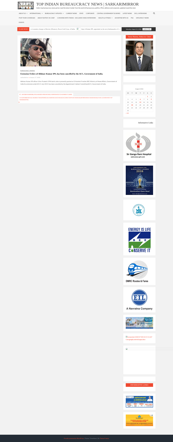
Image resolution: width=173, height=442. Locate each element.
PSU (132, 18)
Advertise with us (121, 18)
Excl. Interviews (140, 13)
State (81, 13)
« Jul (127, 113)
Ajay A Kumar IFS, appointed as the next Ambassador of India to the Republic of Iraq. (101, 29)
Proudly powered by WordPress (74, 438)
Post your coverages (27, 18)
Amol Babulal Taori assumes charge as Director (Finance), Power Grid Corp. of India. (39, 29)
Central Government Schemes (108, 13)
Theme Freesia (104, 438)
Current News (71, 13)
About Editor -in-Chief (46, 18)
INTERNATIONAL (35, 13)
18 (132, 105)
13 (140, 102)
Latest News (127, 13)
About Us (22, 13)
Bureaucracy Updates (53, 13)
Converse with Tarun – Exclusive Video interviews (76, 18)
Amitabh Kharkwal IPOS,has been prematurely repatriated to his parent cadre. (47, 94)
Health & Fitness (104, 18)
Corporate (90, 13)
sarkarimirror (24, 77)
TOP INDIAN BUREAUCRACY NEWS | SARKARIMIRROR (87, 4)
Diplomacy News (142, 18)
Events (21, 22)
